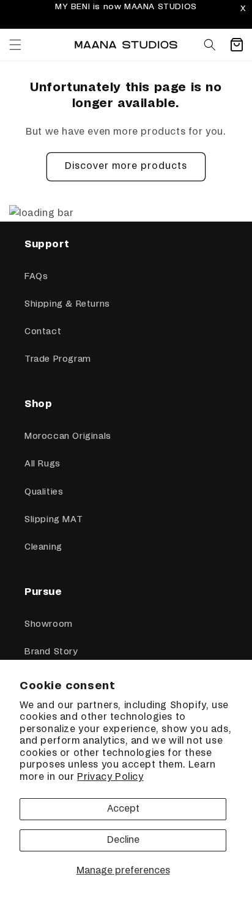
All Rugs (42, 464)
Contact (42, 331)
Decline (123, 840)
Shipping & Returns (67, 304)
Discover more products (126, 166)
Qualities (43, 492)
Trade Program (57, 359)
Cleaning (43, 547)
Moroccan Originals (67, 436)
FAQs (36, 276)
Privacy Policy (110, 777)
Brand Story (51, 652)
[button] (15, 44)
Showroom (48, 624)
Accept (123, 808)
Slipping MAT (53, 519)
